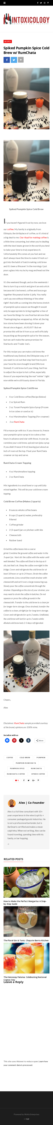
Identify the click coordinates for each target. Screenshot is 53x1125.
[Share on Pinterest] (38, 780)
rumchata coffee (16, 774)
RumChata (19, 421)
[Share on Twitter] (14, 60)
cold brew (25, 757)
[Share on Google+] (33, 780)
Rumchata (36, 768)
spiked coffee (38, 774)
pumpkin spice (17, 768)
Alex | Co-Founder (32, 803)
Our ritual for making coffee (33, 237)
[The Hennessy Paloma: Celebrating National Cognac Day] (26, 958)
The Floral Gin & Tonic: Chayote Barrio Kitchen (26, 940)
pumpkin (41, 757)
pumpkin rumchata (26, 763)
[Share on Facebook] (7, 60)
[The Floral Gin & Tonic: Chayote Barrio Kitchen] (26, 921)
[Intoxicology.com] (26, 18)
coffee (10, 229)
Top (27, 1119)
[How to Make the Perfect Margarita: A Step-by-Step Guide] (26, 882)
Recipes (8, 41)
